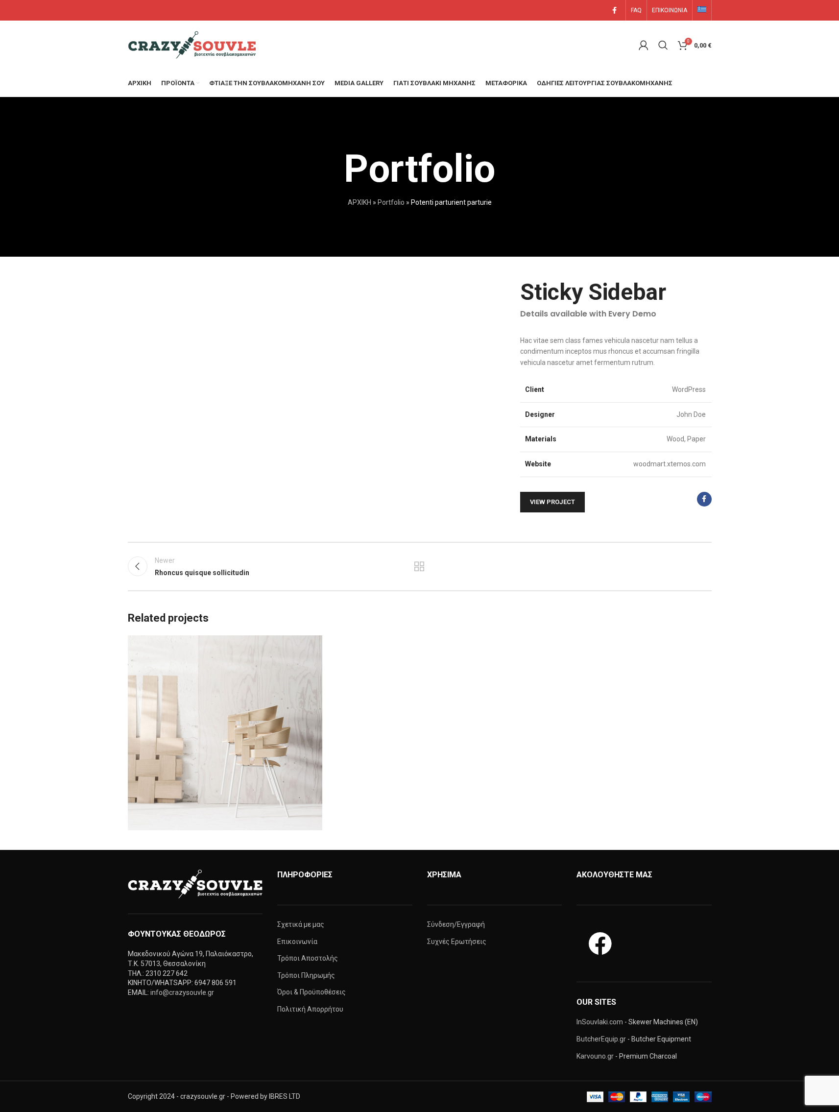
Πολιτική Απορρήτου (310, 1009)
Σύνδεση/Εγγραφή (456, 924)
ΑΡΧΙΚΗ (359, 202)
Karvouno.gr (595, 1056)
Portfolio (391, 202)
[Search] (663, 45)
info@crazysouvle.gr (182, 992)
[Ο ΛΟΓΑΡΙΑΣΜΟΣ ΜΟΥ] (643, 45)
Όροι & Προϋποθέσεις (311, 992)
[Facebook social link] (615, 10)
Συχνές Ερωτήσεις (456, 941)
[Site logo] (194, 44)
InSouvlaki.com (599, 1022)
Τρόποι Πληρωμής (306, 975)
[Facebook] (599, 943)
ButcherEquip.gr (601, 1039)
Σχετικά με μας (300, 924)
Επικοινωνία (297, 941)
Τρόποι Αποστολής (307, 958)
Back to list (419, 566)
